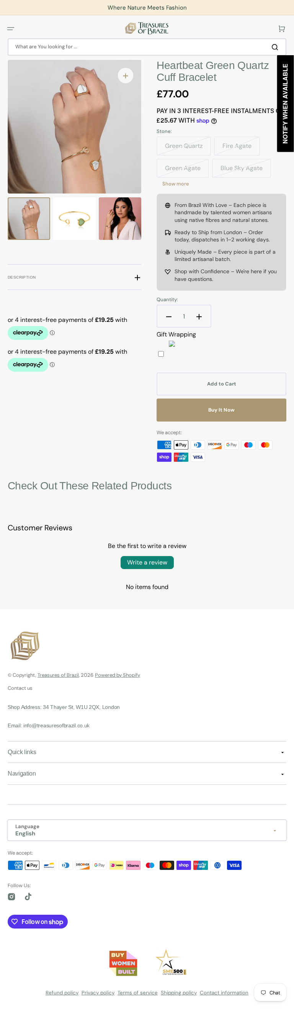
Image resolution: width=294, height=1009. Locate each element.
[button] (10, 28)
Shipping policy (179, 992)
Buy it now (221, 410)
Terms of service (138, 992)
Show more (175, 184)
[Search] (276, 46)
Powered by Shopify (117, 675)
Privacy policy (98, 992)
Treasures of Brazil (58, 675)
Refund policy (62, 992)
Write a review (147, 562)
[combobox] (147, 47)
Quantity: (167, 300)
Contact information (224, 992)
